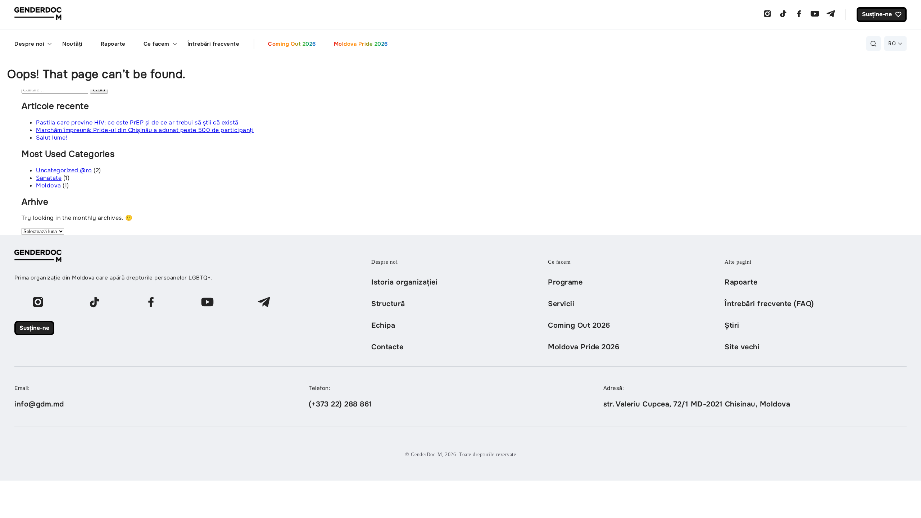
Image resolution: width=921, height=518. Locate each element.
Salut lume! (51, 137)
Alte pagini (738, 262)
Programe (565, 282)
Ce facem (156, 43)
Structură (388, 303)
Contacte (387, 346)
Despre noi (29, 43)
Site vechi (742, 346)
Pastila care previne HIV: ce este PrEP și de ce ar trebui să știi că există (137, 122)
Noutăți (72, 43)
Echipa (383, 325)
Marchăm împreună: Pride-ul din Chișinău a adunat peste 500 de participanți (145, 130)
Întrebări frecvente (213, 43)
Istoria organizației (404, 282)
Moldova (48, 185)
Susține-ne (34, 328)
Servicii (561, 303)
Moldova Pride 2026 (361, 43)
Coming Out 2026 (292, 43)
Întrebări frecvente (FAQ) (769, 303)
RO (892, 43)
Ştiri (732, 325)
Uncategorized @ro (64, 170)
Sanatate (49, 178)
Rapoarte (113, 43)
